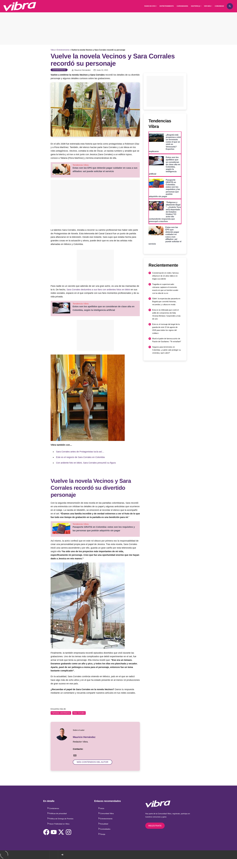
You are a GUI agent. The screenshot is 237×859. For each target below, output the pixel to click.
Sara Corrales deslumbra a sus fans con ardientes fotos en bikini (98, 289)
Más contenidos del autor (92, 762)
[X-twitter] (61, 832)
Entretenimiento (63, 50)
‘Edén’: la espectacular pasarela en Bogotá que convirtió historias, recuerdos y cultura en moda (166, 301)
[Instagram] (68, 832)
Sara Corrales (79, 713)
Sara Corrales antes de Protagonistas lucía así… (80, 451)
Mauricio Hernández (82, 70)
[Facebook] (46, 832)
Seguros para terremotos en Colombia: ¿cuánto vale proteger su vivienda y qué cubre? (166, 350)
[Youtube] (54, 832)
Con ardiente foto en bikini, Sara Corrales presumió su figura (86, 463)
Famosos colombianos (61, 713)
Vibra (53, 50)
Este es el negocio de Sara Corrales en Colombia (80, 457)
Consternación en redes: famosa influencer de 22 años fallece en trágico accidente (165, 276)
